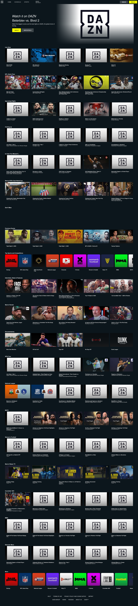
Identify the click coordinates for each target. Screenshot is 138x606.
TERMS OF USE (57, 596)
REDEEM (70, 599)
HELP (49, 596)
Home (9, 2)
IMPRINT (90, 596)
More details (38, 2)
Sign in (124, 2)
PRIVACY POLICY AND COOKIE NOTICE (75, 596)
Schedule (17, 2)
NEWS (64, 599)
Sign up (133, 2)
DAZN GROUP (56, 599)
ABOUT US (79, 599)
